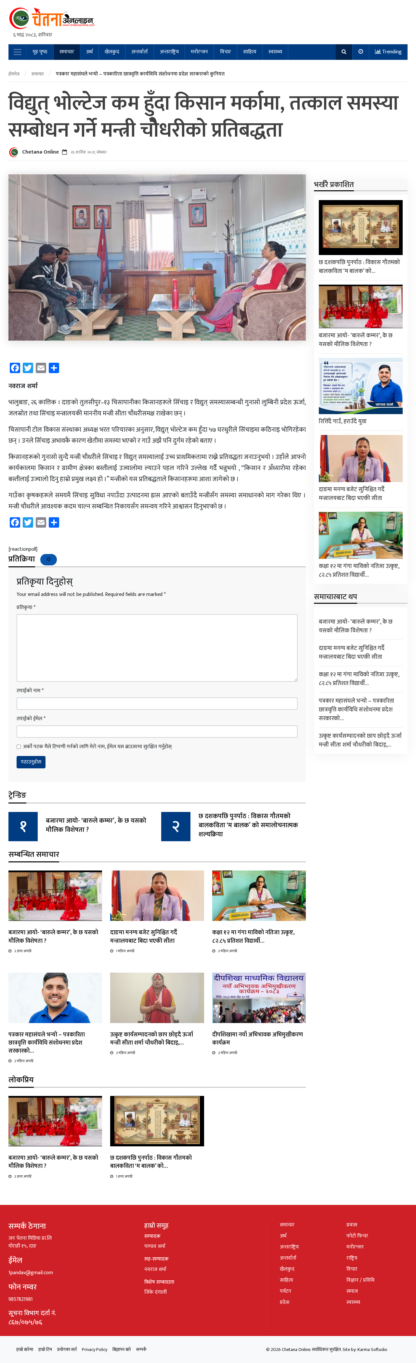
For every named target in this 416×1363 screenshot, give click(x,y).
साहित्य (249, 51)
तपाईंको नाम (30, 691)
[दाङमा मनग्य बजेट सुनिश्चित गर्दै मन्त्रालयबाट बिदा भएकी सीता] (157, 895)
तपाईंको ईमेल (31, 719)
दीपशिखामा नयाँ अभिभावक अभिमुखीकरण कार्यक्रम (257, 1039)
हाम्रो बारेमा (24, 1349)
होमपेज (14, 74)
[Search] (344, 52)
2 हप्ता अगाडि (22, 951)
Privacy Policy (94, 1349)
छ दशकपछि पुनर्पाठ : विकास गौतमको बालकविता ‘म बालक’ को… (151, 1162)
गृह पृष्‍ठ (39, 51)
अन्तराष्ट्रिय (169, 51)
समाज (352, 1291)
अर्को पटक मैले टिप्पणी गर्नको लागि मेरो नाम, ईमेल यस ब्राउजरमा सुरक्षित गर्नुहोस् (97, 747)
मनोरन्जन (199, 51)
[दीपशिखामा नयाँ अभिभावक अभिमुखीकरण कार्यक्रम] (259, 997)
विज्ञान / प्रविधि (360, 1280)
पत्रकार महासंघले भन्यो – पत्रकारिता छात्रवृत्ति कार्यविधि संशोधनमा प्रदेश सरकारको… (46, 1043)
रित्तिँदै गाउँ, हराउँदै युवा (343, 421)
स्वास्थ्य (275, 51)
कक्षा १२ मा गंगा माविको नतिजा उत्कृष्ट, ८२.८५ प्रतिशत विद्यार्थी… (253, 937)
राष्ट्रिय (351, 1258)
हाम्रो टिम (45, 1349)
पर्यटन (285, 1291)
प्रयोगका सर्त (67, 1349)
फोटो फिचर (357, 1236)
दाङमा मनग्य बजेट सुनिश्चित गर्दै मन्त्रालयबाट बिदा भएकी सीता (143, 937)
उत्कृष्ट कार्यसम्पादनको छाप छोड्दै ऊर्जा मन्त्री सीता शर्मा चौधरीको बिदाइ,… (151, 1039)
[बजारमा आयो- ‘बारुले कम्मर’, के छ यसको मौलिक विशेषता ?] (55, 895)
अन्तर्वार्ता (139, 51)
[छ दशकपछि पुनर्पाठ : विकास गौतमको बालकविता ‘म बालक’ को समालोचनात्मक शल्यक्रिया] (157, 1121)
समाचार (66, 51)
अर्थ (89, 51)
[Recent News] (361, 52)
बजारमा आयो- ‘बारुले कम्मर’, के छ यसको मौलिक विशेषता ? (96, 825)
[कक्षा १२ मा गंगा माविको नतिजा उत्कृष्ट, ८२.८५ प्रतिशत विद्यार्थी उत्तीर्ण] (259, 895)
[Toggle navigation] (17, 52)
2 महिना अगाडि (227, 951)
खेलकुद (112, 51)
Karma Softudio (372, 1349)
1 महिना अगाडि (125, 951)
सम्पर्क (141, 1349)
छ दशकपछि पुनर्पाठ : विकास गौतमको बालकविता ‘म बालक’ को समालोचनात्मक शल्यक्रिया (248, 825)
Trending (391, 51)
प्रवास (351, 1225)
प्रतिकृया (26, 608)
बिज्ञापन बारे (121, 1349)
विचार (225, 51)
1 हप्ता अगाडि (124, 1177)
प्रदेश (284, 1302)
